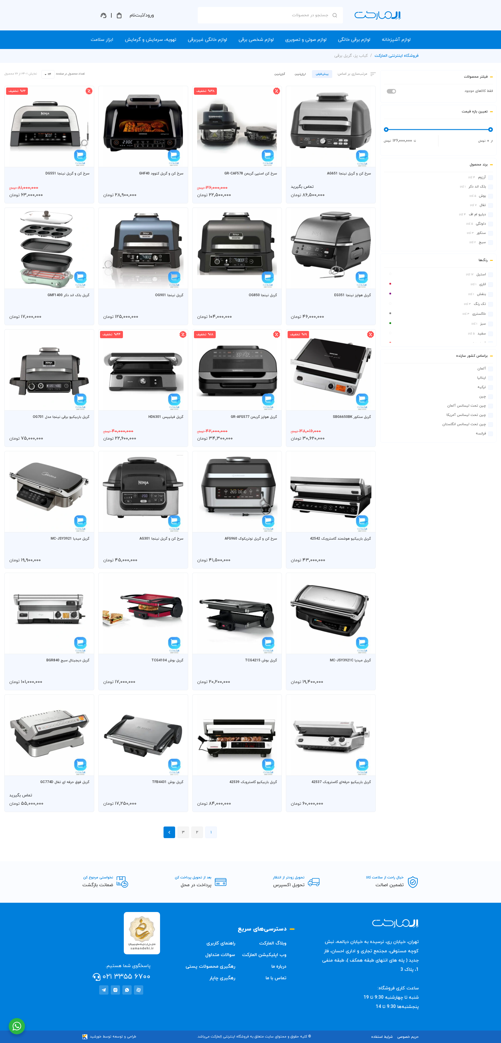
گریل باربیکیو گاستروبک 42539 (253, 782)
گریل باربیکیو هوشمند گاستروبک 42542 (340, 538)
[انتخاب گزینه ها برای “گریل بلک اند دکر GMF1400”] (84, 282)
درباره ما (278, 966)
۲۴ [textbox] (49, 74)
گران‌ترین (280, 74)
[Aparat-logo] (138, 990)
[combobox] (48, 74)
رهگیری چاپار (222, 978)
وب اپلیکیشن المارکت (264, 955)
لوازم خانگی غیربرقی (207, 40)
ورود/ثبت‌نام (142, 15)
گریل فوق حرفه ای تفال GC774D (64, 782)
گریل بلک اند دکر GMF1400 (68, 295)
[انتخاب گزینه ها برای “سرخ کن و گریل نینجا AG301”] (178, 525)
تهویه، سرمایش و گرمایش (150, 40)
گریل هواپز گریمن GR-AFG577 (254, 417)
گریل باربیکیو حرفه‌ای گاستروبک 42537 (341, 782)
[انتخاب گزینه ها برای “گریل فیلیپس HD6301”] (178, 403)
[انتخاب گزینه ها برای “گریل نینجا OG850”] (272, 282)
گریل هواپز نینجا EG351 (352, 295)
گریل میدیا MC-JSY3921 (70, 538)
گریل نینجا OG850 (263, 295)
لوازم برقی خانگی (354, 40)
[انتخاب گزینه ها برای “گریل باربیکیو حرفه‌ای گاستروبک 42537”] (366, 769)
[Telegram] (103, 990)
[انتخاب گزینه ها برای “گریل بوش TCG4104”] (178, 647)
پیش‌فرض (322, 74)
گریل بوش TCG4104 (167, 660)
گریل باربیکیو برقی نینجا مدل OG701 (61, 417)
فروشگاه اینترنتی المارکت (397, 56)
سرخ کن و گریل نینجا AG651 (349, 173)
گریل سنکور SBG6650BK (352, 417)
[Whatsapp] (127, 990)
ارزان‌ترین (300, 74)
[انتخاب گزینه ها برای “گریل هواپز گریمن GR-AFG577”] (272, 403)
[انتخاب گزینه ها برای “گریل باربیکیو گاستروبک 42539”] (272, 769)
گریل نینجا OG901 (169, 295)
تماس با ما (276, 978)
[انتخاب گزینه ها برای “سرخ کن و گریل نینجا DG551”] (84, 160)
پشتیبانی (103, 15)
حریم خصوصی (408, 1037)
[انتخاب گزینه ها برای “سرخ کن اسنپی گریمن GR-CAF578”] (272, 160)
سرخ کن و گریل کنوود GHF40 (161, 173)
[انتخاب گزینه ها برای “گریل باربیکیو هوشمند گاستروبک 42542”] (366, 525)
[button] (366, 160)
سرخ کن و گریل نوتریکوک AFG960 (251, 538)
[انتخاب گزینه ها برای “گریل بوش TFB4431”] (178, 769)
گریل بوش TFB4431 (167, 782)
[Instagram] (115, 990)
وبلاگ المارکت (272, 943)
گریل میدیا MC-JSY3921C (350, 660)
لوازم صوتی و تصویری (305, 40)
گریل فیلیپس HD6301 (165, 417)
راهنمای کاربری (220, 943)
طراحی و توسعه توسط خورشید (113, 1036)
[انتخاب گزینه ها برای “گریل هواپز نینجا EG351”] (366, 282)
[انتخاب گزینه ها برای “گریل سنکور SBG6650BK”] (366, 403)
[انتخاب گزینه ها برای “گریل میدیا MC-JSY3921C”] (366, 647)
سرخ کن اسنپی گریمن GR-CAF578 (250, 173)
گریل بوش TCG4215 (261, 660)
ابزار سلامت (102, 40)
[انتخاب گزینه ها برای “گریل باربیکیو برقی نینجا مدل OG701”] (84, 403)
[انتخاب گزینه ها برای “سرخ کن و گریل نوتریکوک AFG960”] (272, 525)
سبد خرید (119, 15)
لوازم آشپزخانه (396, 40)
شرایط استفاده (382, 1037)
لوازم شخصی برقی (256, 40)
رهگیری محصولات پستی (210, 966)
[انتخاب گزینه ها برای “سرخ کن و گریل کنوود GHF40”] (178, 160)
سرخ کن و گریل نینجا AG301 (161, 538)
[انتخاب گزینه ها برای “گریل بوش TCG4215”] (272, 647)
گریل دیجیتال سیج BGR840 (67, 660)
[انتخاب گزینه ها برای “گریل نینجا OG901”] (178, 282)
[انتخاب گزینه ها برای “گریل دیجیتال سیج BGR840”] (84, 647)
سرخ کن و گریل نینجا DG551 (67, 173)
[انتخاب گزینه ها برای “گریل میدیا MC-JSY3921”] (84, 525)
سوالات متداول (220, 955)
